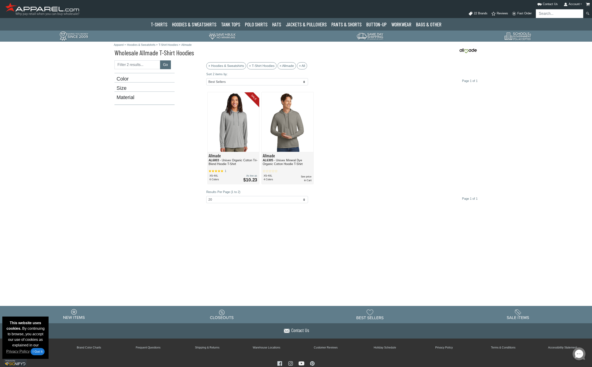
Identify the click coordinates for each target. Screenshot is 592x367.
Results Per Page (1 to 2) (223, 192)
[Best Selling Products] (370, 314)
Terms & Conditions (503, 347)
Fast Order (524, 13)
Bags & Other (428, 24)
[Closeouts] (222, 314)
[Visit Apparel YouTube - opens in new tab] (301, 363)
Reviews (502, 13)
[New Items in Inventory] (74, 314)
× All (302, 66)
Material (125, 97)
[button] (541, 3)
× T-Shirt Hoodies (261, 66)
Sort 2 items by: (217, 74)
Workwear (401, 24)
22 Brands (480, 13)
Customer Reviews (326, 347)
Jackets (306, 24)
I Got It (38, 351)
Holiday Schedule (385, 347)
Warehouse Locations (266, 347)
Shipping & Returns (207, 347)
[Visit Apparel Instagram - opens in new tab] (291, 363)
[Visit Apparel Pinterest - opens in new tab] (312, 363)
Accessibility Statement (562, 347)
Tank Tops (230, 24)
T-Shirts (159, 24)
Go (165, 65)
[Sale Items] (518, 314)
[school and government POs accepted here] (518, 36)
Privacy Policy (18, 351)
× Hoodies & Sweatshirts (226, 66)
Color (123, 78)
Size (121, 88)
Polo (256, 24)
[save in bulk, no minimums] (222, 36)
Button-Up (376, 24)
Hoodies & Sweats (194, 24)
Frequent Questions (148, 347)
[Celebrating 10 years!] (74, 36)
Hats (276, 24)
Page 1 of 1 (470, 198)
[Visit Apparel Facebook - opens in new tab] (280, 363)
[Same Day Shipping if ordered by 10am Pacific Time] (370, 36)
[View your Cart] (588, 4)
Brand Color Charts (89, 347)
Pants (346, 24)
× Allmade (287, 66)
